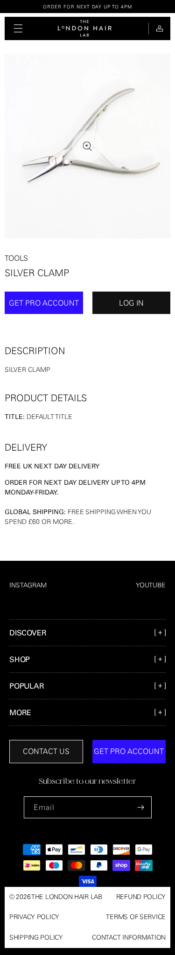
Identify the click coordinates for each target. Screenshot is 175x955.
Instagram (28, 585)
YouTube (151, 585)
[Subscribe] (141, 807)
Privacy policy (34, 916)
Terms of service (136, 916)
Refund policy (141, 896)
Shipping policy (36, 937)
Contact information (129, 937)
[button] (18, 28)
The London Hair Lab (66, 896)
